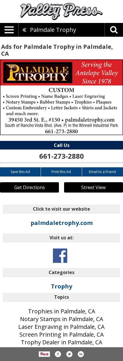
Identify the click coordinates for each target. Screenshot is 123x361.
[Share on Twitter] (69, 354)
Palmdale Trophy (53, 30)
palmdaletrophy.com (62, 222)
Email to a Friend (102, 171)
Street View (93, 187)
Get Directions (29, 187)
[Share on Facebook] (57, 354)
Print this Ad (61, 171)
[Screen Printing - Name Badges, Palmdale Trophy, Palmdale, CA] (61, 97)
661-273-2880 (61, 156)
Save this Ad (20, 171)
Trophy (61, 286)
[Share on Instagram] (80, 354)
